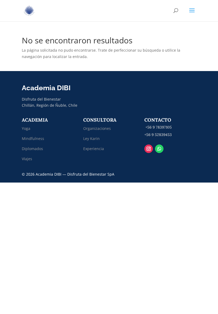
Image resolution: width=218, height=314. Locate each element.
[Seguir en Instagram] (148, 148)
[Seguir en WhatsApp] (159, 148)
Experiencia (93, 148)
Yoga (26, 128)
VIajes (27, 158)
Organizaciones (97, 128)
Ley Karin (91, 138)
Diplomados (33, 148)
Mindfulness (33, 138)
